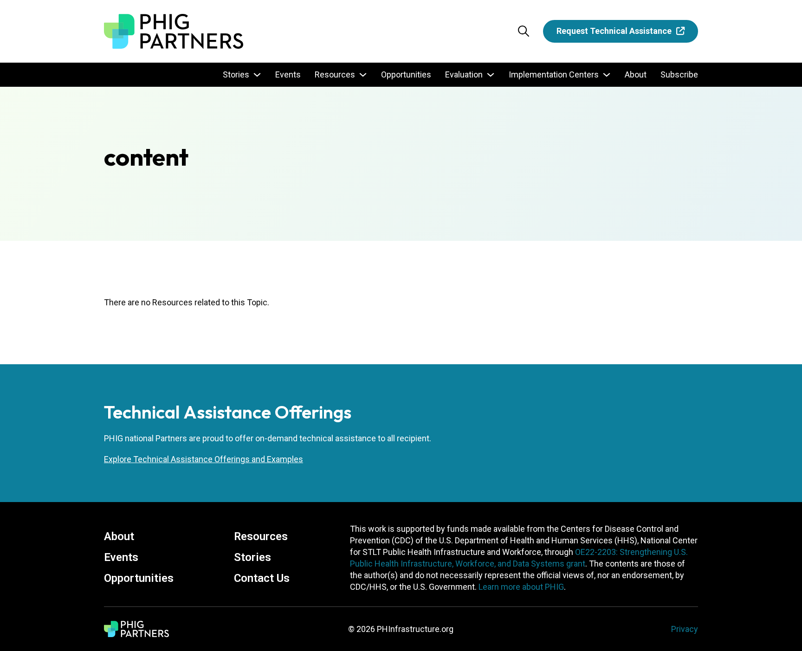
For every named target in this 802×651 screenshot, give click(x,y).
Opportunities (406, 74)
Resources (335, 74)
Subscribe (679, 74)
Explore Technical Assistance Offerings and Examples (203, 459)
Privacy (684, 629)
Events (288, 74)
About (636, 74)
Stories (236, 74)
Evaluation (464, 74)
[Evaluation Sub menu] (490, 75)
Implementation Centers (554, 74)
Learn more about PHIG (521, 587)
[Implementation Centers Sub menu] (606, 75)
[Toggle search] (523, 31)
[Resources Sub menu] (363, 75)
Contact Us (262, 578)
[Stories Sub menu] (257, 75)
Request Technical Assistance (614, 31)
